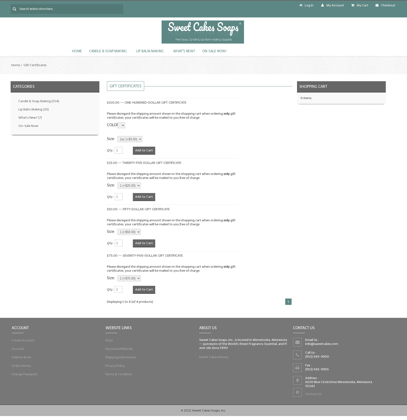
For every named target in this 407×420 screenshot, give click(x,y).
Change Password (24, 374)
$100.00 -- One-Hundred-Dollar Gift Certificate (146, 103)
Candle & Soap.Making (108, 51)
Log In (309, 5)
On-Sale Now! (214, 51)
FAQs (109, 340)
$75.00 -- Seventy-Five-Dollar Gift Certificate (145, 256)
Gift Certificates (35, 65)
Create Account (23, 340)
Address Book (21, 357)
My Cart (362, 5)
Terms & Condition (119, 374)
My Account (335, 5)
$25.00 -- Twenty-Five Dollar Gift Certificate (144, 163)
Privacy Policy (115, 366)
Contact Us (313, 394)
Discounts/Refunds (119, 349)
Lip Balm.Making (150, 51)
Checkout (388, 5)
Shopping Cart (313, 86)
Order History (21, 366)
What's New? (184, 51)
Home (77, 51)
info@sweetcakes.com (321, 344)
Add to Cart (144, 150)
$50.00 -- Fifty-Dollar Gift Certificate (138, 209)
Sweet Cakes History (213, 357)
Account (18, 349)
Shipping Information (121, 357)
